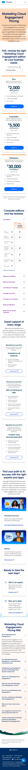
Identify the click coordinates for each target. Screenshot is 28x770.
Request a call (12, 592)
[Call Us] (23, 760)
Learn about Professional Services (13, 525)
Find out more (8, 560)
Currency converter (13, 67)
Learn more (13, 371)
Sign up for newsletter (15, 612)
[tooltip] (19, 67)
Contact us (14, 106)
